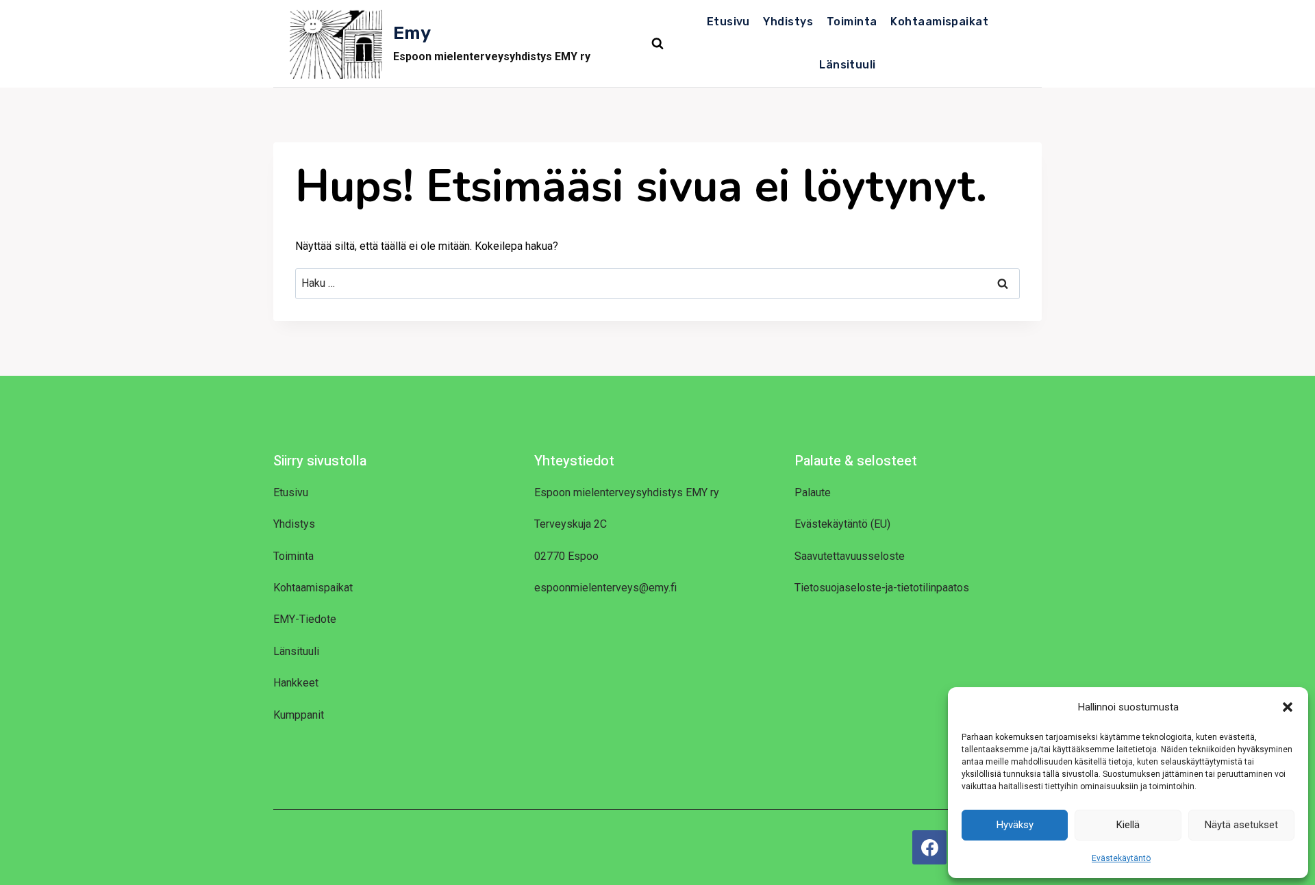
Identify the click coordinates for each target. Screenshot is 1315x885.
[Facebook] (929, 847)
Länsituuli (847, 64)
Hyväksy (1015, 825)
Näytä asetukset (1241, 825)
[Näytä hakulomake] (657, 43)
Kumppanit (298, 714)
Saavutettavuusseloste (849, 556)
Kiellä (1128, 825)
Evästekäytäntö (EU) (842, 523)
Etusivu (728, 21)
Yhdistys (788, 21)
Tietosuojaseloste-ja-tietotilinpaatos (881, 587)
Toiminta (852, 21)
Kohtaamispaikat (939, 21)
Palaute (812, 492)
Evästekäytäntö (1121, 858)
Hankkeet (295, 682)
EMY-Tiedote (304, 619)
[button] (1287, 707)
